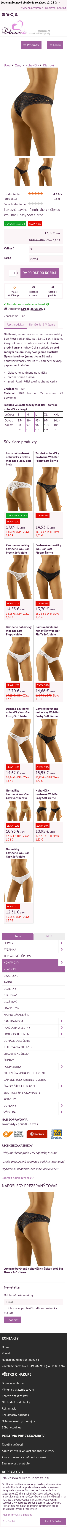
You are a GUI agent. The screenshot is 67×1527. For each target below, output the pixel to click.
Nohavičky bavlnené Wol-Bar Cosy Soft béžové (17, 794)
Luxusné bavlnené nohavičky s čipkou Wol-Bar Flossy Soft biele (18, 458)
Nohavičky (11, 962)
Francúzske (12, 1008)
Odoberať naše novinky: (19, 1295)
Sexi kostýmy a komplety (22, 1092)
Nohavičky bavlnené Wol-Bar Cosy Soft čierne (47, 794)
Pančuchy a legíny (17, 1027)
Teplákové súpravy (17, 956)
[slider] (35, 193)
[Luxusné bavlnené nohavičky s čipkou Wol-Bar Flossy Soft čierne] (33, 112)
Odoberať (12, 1320)
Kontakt (61, 8)
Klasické (10, 969)
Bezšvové (10, 1001)
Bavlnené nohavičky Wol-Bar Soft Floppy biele (18, 630)
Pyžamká (10, 949)
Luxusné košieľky (17, 1053)
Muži (49, 936)
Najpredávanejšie (16, 1014)
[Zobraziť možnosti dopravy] (33, 1138)
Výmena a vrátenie (32, 8)
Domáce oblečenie (17, 1040)
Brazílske (11, 975)
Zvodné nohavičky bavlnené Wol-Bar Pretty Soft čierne (47, 456)
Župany (9, 1060)
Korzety (10, 1099)
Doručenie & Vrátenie (42, 324)
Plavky (8, 943)
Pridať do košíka (42, 272)
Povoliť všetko (52, 1521)
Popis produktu (15, 324)
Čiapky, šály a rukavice (20, 1086)
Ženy (18, 936)
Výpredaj (10, 1112)
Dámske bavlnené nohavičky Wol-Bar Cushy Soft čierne (48, 712)
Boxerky (10, 988)
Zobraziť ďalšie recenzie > (18, 1178)
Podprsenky (13, 1066)
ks (18, 273)
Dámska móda (13, 1021)
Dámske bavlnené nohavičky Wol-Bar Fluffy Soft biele (48, 630)
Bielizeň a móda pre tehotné (25, 1073)
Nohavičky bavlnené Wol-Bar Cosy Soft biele (17, 852)
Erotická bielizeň (16, 1034)
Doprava (50, 8)
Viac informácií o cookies (17, 1514)
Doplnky (10, 1105)
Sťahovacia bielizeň (18, 1047)
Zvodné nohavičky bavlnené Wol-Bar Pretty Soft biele (17, 548)
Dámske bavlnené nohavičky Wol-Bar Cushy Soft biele (18, 712)
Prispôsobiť (8, 1521)
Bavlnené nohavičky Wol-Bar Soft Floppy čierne (48, 548)
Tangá (8, 982)
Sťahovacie (12, 995)
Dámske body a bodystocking (25, 1079)
